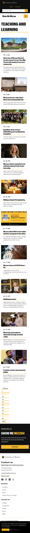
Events (4, 492)
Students (4, 503)
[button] (15, 530)
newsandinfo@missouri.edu (8, 473)
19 (2, 399)
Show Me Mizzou (9, 16)
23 (2, 410)
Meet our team (5, 476)
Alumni (4, 511)
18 (2, 396)
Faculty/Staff (5, 505)
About (11, 6)
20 (2, 402)
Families (4, 508)
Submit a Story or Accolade (9, 495)
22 (2, 407)
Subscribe (17, 6)
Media (3, 514)
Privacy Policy (22, 525)
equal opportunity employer (12, 520)
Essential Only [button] (5, 529)
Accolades (5, 487)
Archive (4, 490)
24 (2, 413)
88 (2, 418)
